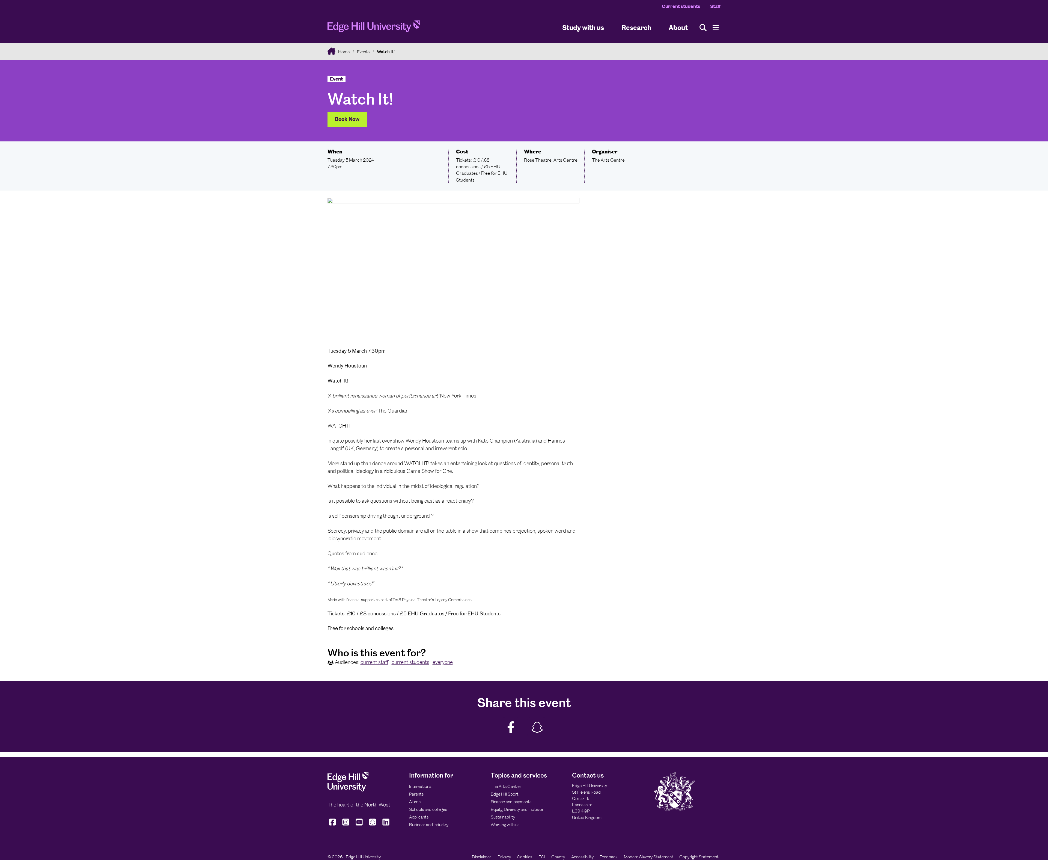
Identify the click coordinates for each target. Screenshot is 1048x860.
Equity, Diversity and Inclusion (517, 809)
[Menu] (715, 27)
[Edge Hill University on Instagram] (346, 825)
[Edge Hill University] (347, 790)
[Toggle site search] (703, 27)
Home (343, 51)
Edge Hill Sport (505, 794)
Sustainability (503, 817)
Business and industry (428, 824)
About (678, 27)
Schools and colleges (428, 809)
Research (636, 27)
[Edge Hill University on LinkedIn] (386, 825)
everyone (443, 662)
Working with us (505, 824)
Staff (715, 6)
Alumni (415, 801)
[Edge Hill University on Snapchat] (373, 825)
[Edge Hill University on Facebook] (333, 825)
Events (363, 51)
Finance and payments (511, 801)
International (420, 786)
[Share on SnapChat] (536, 727)
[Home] (373, 27)
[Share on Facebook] (511, 727)
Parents (416, 794)
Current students (681, 6)
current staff (374, 662)
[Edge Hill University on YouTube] (359, 825)
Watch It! (386, 51)
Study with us (583, 27)
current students (410, 662)
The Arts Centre (505, 786)
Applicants (418, 817)
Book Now (347, 119)
